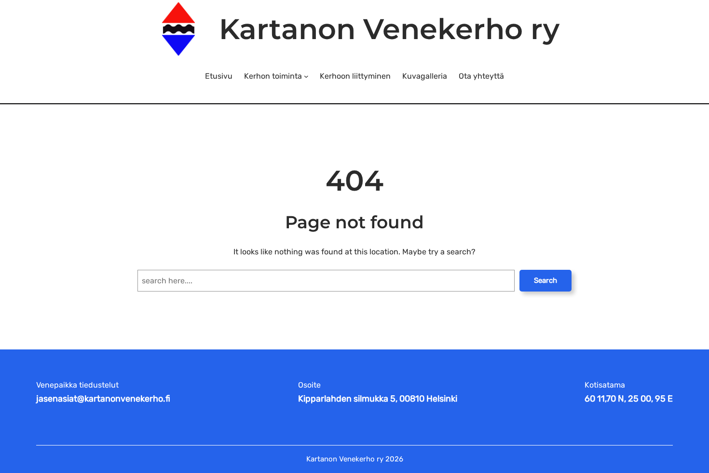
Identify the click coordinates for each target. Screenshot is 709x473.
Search (545, 280)
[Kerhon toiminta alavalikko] (306, 76)
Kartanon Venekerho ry (389, 29)
